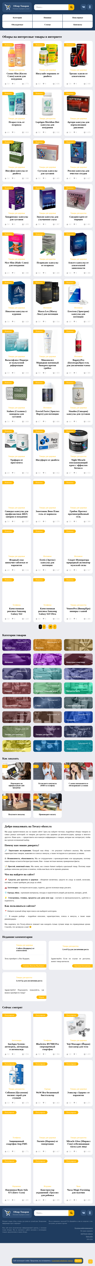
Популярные (77, 18)
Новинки (47, 18)
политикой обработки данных (62, 1261)
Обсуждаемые (17, 25)
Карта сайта (89, 1236)
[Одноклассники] (90, 7)
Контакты (77, 25)
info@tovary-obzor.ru (87, 1234)
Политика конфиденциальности (84, 1228)
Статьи (47, 25)
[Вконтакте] (83, 7)
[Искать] (71, 7)
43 (50, 627)
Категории (17, 18)
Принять (78, 1261)
